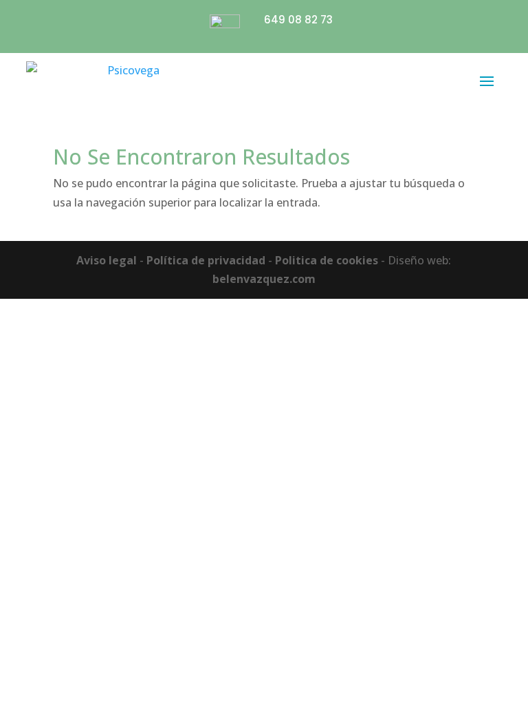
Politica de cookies (326, 260)
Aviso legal (106, 260)
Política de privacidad (205, 260)
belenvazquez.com (264, 278)
